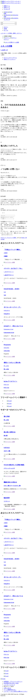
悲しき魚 (6, 366)
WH (5, 292)
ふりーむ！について (9, 684)
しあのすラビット (9, 271)
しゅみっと (4, 50)
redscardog (6, 347)
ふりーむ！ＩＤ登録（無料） (9, 33)
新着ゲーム (7, 6)
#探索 (5, 28)
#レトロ (6, 30)
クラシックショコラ (9, 468)
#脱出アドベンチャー (10, 59)
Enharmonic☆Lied (8, 329)
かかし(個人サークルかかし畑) (12, 485)
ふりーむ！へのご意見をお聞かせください (15, 691)
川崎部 (5, 253)
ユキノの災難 (6, 46)
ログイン (19, 33)
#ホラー (6, 27)
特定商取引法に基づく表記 (11, 683)
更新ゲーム (7, 7)
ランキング (7, 9)
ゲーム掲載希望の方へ (10, 689)
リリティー (7, 501)
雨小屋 (5, 435)
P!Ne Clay (6, 384)
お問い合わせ (7, 688)
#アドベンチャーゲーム (10, 57)
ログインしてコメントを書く (9, 237)
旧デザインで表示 (9, 686)
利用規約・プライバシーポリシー (13, 681)
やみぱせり (7, 310)
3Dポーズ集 (7, 451)
